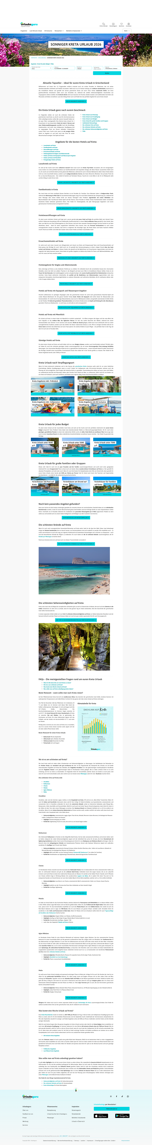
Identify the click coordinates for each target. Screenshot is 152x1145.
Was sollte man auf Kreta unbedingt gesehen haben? (58, 689)
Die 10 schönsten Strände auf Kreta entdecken (75, 544)
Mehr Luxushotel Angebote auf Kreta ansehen (75, 182)
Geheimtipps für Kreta (84, 1002)
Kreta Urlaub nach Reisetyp (90, 114)
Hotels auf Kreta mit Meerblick (52, 157)
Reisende (107, 67)
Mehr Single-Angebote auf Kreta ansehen (75, 284)
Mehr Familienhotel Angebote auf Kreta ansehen (75, 208)
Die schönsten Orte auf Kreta (90, 125)
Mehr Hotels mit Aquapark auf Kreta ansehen (75, 307)
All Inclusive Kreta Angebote (52, 1035)
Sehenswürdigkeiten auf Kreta (52, 1081)
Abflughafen (96, 67)
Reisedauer (79, 67)
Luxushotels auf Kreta (50, 145)
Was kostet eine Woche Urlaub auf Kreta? (55, 687)
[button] (107, 73)
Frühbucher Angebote (50, 1049)
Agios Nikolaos (48, 790)
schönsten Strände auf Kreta (57, 951)
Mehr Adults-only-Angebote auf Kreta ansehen (75, 258)
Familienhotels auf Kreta (50, 147)
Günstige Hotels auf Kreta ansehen (75, 357)
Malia (45, 792)
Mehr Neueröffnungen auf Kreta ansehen (75, 234)
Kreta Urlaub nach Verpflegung (91, 117)
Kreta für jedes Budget (43, 64)
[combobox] (41, 68)
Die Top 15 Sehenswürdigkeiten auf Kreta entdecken (75, 620)
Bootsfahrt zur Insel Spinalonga (59, 957)
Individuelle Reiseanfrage (89, 123)
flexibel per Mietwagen (45, 536)
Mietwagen (45, 1074)
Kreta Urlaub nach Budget (89, 119)
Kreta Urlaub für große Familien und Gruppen (95, 121)
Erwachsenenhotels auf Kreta (52, 151)
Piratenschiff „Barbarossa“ (80, 852)
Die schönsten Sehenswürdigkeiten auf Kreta (95, 129)
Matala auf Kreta (63, 922)
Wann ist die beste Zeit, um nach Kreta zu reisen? (57, 682)
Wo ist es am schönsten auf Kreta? (53, 684)
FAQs (52, 64)
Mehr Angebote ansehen (75, 101)
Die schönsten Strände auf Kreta (91, 127)
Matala (46, 788)
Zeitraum (56, 67)
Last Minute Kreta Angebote (51, 1051)
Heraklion (46, 781)
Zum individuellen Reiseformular (75, 517)
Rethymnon (47, 783)
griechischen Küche (81, 366)
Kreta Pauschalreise (47, 1014)
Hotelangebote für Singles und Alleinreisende (56, 153)
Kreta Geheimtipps (49, 1085)
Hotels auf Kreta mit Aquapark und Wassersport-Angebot (60, 155)
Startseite (34, 57)
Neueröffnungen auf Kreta (51, 149)
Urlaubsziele (42, 57)
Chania (46, 785)
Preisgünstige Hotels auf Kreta (52, 159)
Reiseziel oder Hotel (36, 67)
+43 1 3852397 (63, 1136)
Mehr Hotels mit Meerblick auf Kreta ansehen (75, 333)
